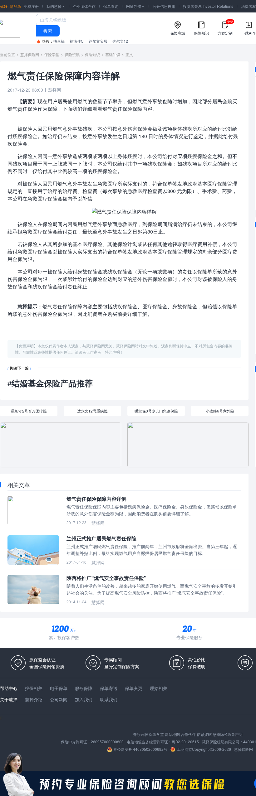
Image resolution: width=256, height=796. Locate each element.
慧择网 (54, 90)
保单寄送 (108, 688)
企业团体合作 (84, 6)
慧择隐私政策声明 (228, 734)
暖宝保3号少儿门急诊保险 (156, 410)
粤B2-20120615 (185, 741)
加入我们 (83, 699)
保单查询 (110, 6)
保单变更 (133, 688)
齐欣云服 (140, 734)
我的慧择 (56, 6)
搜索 (47, 31)
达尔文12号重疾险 (92, 410)
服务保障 (83, 688)
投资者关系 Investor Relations (208, 6)
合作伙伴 (188, 734)
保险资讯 (72, 54)
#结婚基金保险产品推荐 (50, 383)
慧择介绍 (33, 699)
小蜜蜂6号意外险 (220, 410)
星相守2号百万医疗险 (29, 410)
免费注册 (31, 6)
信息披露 (204, 734)
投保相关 (33, 688)
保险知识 (92, 54)
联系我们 (108, 699)
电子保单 (58, 688)
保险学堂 (51, 54)
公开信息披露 (164, 6)
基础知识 (112, 54)
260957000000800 (107, 741)
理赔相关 (158, 688)
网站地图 (172, 734)
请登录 (15, 6)
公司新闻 (58, 699)
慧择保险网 (29, 54)
